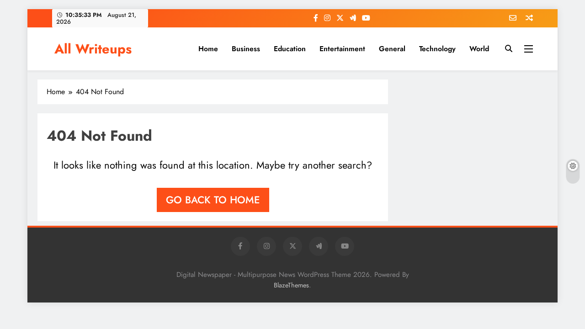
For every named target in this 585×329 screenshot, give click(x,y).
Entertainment (342, 48)
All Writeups (93, 48)
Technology (437, 48)
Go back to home (213, 199)
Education (290, 48)
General (392, 48)
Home (208, 48)
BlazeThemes (291, 285)
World (479, 48)
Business (246, 48)
